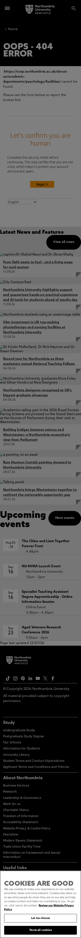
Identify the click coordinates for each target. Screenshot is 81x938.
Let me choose (40, 918)
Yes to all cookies (40, 930)
